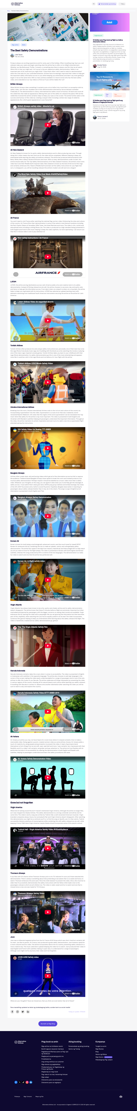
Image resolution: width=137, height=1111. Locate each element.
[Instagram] (27, 1083)
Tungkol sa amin (101, 1046)
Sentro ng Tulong (74, 1049)
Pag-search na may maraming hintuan (54, 1074)
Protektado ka (46, 1059)
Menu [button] (123, 4)
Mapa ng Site (39, 1096)
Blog (8, 11)
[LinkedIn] (30, 1083)
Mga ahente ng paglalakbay (50, 1064)
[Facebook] (15, 1083)
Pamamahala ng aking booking (78, 1046)
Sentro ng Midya (101, 1054)
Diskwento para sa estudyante (51, 1080)
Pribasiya (17, 1096)
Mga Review (100, 1049)
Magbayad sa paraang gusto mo (52, 1056)
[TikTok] (23, 1083)
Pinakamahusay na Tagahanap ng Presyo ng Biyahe (52, 1068)
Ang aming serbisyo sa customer (52, 1062)
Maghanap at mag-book (49, 1072)
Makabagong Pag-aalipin (104, 1060)
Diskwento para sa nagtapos (51, 1082)
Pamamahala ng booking (108, 4)
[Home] (17, 4)
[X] (19, 1083)
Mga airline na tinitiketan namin (52, 1046)
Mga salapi (45, 1077)
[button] (94, 4)
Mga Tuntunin (28, 1096)
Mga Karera (99, 1057)
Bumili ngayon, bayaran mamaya (52, 1049)
